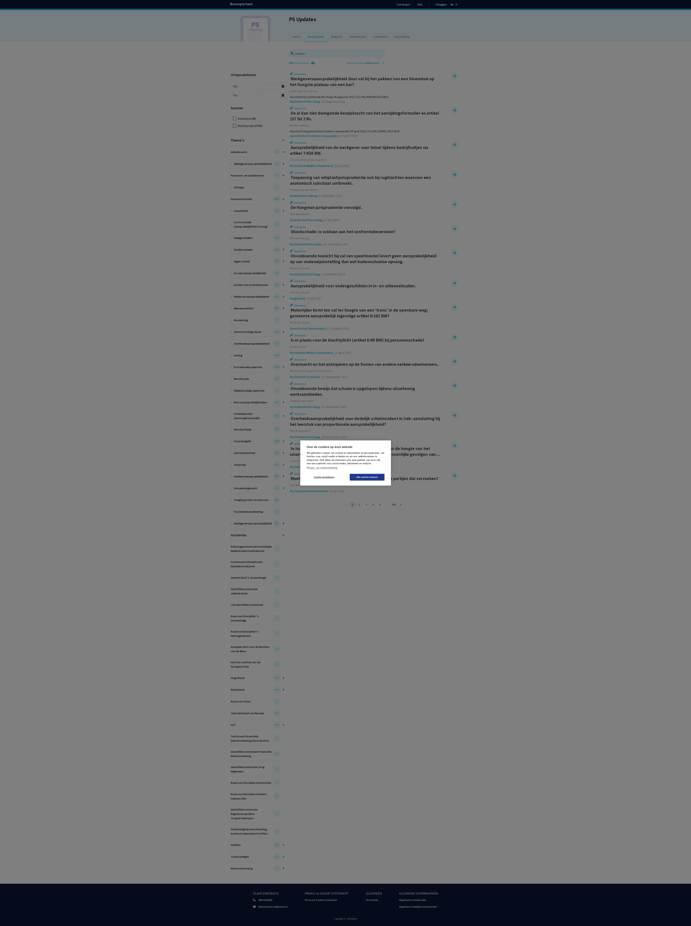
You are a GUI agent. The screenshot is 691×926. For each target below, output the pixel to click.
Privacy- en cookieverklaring (322, 467)
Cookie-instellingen (324, 477)
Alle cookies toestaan (367, 477)
